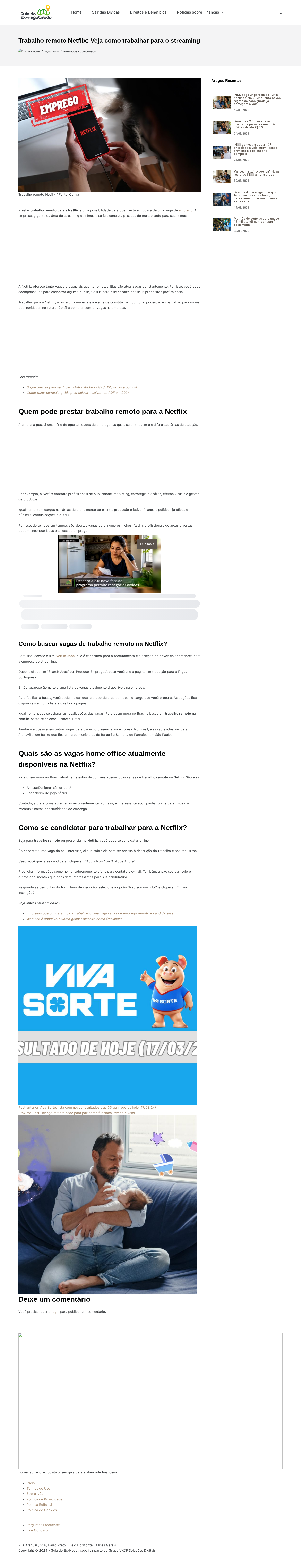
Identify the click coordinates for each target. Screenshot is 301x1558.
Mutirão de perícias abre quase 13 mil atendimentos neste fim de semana (256, 222)
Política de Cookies (42, 1510)
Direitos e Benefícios (148, 12)
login (55, 1311)
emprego (186, 210)
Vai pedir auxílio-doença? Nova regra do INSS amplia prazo (256, 173)
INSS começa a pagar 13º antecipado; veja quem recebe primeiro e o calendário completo (255, 149)
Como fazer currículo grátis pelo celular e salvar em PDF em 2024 (78, 393)
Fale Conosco (37, 1530)
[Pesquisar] (281, 12)
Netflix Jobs (65, 656)
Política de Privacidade (44, 1499)
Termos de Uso (38, 1488)
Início (31, 1483)
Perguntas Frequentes (43, 1525)
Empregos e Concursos (254, 12)
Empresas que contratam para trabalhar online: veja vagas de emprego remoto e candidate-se (100, 913)
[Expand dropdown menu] (222, 12)
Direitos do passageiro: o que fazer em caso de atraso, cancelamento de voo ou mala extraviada (255, 196)
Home (76, 12)
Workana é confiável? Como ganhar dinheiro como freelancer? (75, 919)
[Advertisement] (109, 248)
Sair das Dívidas (106, 12)
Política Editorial (39, 1504)
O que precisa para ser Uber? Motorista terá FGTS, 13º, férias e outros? (82, 387)
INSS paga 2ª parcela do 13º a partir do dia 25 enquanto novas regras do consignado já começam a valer (257, 99)
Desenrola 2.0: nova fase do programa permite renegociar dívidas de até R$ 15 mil (255, 124)
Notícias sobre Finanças (198, 12)
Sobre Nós (35, 1494)
